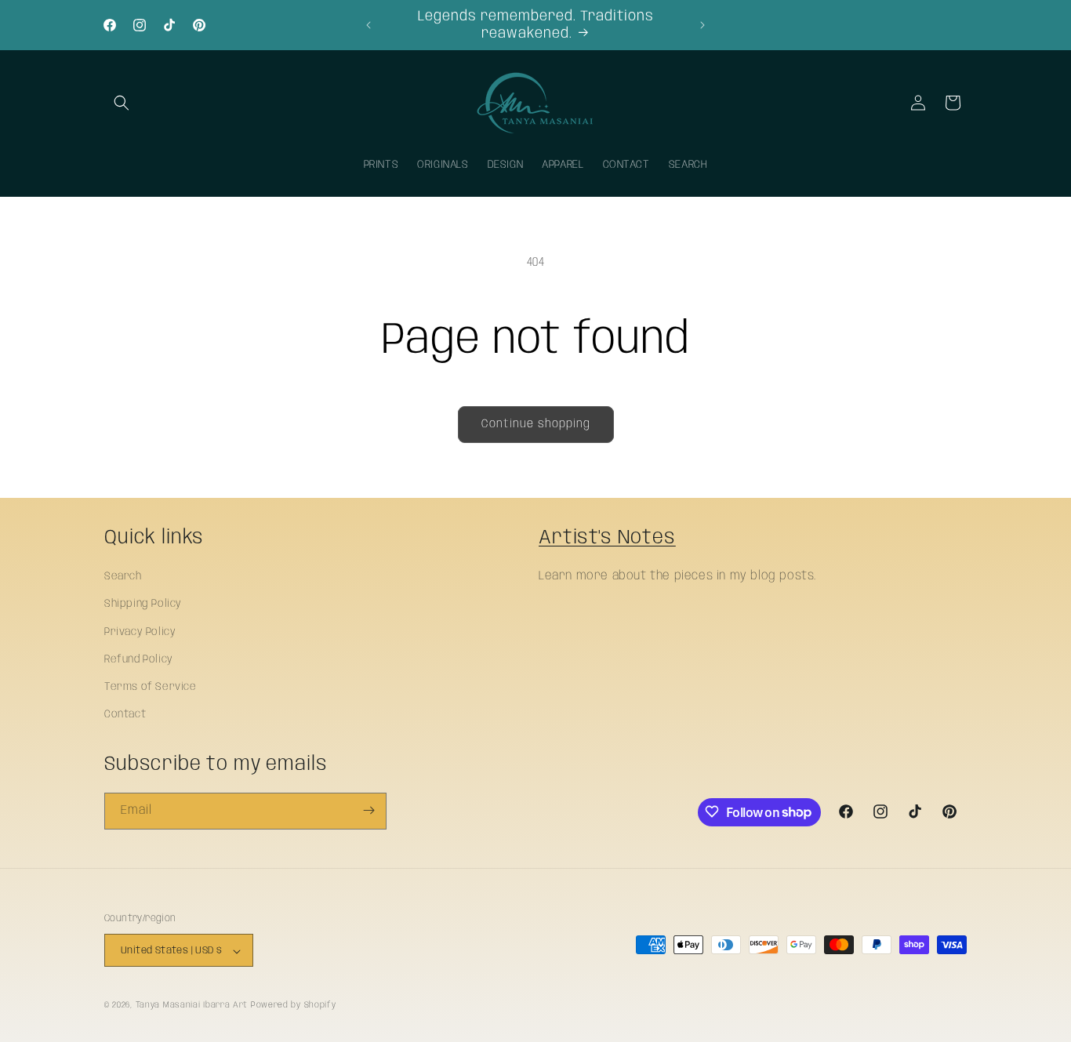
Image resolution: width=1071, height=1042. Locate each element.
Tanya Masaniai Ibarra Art (192, 1006)
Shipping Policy (143, 604)
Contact (125, 714)
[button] (121, 102)
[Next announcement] (702, 25)
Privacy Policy (140, 631)
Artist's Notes (607, 538)
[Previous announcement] (368, 25)
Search (123, 576)
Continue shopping (535, 424)
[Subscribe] (368, 810)
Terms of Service (150, 686)
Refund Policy (138, 659)
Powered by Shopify (293, 1006)
